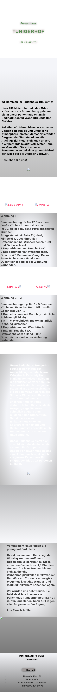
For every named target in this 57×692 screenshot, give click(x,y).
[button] (2, 204)
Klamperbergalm (12, 143)
